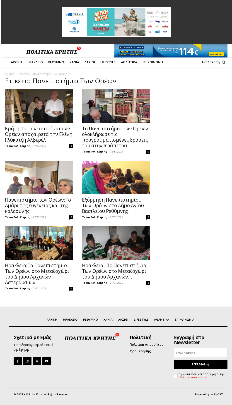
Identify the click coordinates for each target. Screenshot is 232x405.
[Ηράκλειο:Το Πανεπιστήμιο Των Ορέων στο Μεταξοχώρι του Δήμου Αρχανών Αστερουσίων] (39, 243)
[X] (37, 361)
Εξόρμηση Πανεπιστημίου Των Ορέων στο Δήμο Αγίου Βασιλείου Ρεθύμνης (113, 205)
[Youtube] (46, 361)
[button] (214, 62)
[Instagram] (27, 361)
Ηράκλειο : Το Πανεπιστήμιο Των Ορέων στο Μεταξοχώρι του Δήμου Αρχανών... (114, 271)
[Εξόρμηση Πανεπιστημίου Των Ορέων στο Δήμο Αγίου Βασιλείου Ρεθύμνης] (116, 177)
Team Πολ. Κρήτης (17, 146)
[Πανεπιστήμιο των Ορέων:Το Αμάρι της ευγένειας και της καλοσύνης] (39, 177)
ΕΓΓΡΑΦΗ (198, 364)
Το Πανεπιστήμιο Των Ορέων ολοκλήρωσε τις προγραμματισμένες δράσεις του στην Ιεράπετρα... (115, 137)
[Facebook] (18, 361)
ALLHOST (217, 394)
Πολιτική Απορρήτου (193, 377)
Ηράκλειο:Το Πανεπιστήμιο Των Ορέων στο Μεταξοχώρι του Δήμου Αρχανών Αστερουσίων (37, 274)
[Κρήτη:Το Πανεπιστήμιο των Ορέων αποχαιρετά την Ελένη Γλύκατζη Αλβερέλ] (39, 106)
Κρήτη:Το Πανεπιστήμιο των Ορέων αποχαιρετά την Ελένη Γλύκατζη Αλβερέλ (38, 134)
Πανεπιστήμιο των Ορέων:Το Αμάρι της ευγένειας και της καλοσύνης (38, 205)
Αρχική (9, 74)
